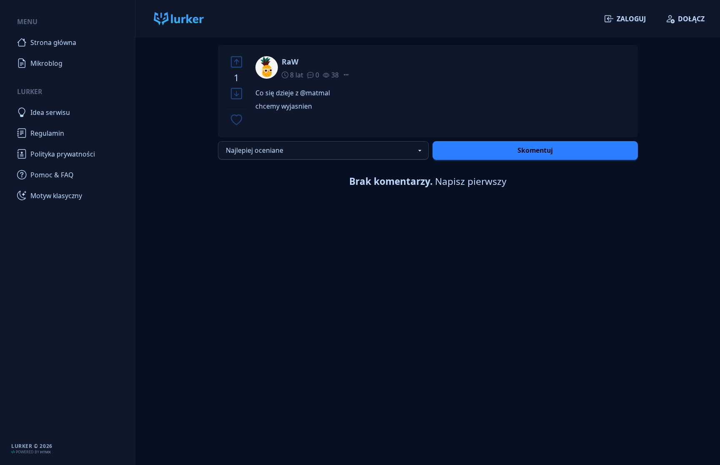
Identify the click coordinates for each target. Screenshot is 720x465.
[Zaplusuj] (236, 61)
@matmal (315, 92)
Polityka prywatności (62, 154)
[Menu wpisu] (346, 74)
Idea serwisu (50, 112)
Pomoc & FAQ (51, 174)
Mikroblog (46, 63)
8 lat (295, 75)
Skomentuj (535, 150)
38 (334, 75)
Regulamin (47, 133)
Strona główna (53, 42)
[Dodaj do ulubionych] (236, 120)
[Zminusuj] (236, 94)
